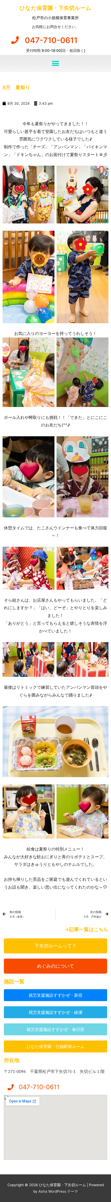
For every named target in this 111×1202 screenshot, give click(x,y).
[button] (55, 63)
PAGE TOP (102, 1161)
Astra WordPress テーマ (58, 1191)
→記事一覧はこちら (86, 929)
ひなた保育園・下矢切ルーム (55, 8)
